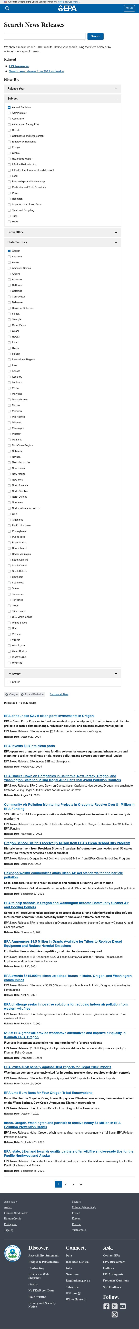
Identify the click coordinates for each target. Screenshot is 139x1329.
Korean (76, 1219)
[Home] (67, 8)
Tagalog (8, 1230)
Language (14, 673)
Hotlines (108, 1268)
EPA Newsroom (19, 66)
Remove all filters (59, 694)
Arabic (8, 1207)
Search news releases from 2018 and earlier (36, 71)
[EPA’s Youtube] (122, 1306)
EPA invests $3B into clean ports (29, 746)
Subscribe (72, 1287)
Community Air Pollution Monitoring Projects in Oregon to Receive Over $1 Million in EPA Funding (69, 806)
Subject (12, 99)
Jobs (69, 1268)
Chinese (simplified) (84, 1207)
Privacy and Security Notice (42, 1304)
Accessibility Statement (43, 1255)
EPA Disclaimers (114, 1262)
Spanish (76, 1202)
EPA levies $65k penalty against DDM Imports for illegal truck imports (57, 1067)
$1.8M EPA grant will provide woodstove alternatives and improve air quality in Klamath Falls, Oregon (65, 1035)
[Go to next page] (73, 1184)
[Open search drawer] (7, 8)
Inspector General (78, 1262)
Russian (76, 1224)
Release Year (16, 89)
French (76, 1213)
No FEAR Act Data (41, 1290)
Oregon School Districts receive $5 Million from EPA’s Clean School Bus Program (67, 843)
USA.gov (71, 1293)
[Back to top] (130, 1320)
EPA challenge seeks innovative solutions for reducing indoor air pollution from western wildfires (66, 1006)
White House (74, 1299)
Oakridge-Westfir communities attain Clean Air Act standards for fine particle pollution (63, 875)
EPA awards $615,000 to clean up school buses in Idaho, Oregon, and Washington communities (68, 978)
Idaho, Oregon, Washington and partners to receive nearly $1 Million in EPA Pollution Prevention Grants (62, 1125)
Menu (129, 8)
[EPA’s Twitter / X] (114, 1306)
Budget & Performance (43, 1262)
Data (69, 1255)
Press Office (15, 232)
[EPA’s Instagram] (114, 1314)
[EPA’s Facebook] (106, 1306)
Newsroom (73, 1274)
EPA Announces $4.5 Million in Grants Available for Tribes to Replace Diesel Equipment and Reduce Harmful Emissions (63, 943)
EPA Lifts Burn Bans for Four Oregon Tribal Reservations (48, 1092)
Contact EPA (111, 1255)
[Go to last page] (80, 1184)
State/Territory (17, 242)
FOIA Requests (113, 1274)
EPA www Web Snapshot (38, 1276)
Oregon (13, 694)
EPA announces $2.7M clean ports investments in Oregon (49, 716)
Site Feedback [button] (112, 1287)
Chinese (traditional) (16, 1213)
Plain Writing (37, 1297)
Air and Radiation (34, 694)
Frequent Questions (116, 1280)
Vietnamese (79, 1230)
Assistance (10, 1202)
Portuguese (10, 1224)
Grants (33, 1284)
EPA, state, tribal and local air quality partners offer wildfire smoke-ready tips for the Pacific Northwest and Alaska (68, 1153)
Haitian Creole (12, 1219)
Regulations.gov (76, 1280)
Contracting (36, 1268)
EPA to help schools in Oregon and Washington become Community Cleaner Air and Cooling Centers (66, 905)
